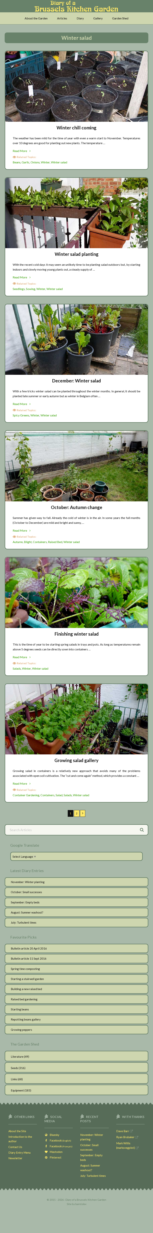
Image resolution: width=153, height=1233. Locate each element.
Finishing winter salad (76, 634)
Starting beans (20, 1009)
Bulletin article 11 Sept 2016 (28, 958)
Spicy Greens (21, 415)
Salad (59, 795)
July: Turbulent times (23, 922)
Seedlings (19, 289)
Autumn (18, 542)
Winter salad (59, 162)
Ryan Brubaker (125, 1137)
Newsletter (15, 1158)
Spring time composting (25, 968)
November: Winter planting (28, 882)
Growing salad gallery (76, 760)
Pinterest (54, 1157)
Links (14, 1079)
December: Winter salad (76, 380)
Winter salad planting (77, 254)
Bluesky (53, 1134)
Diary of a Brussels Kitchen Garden (76, 8)
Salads (17, 668)
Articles (62, 18)
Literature (17, 1056)
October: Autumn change (76, 507)
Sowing (30, 289)
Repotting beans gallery (26, 1019)
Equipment (17, 1090)
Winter (45, 162)
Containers (40, 542)
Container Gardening (26, 795)
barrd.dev (80, 1204)
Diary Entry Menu (19, 1152)
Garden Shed (120, 18)
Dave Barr (122, 1131)
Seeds (14, 1068)
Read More (25, 151)
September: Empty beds (25, 902)
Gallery (98, 18)
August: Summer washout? (27, 912)
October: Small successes (26, 892)
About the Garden (36, 18)
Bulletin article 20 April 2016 (29, 948)
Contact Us (15, 1147)
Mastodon (55, 1151)
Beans (17, 162)
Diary (80, 18)
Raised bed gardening (24, 999)
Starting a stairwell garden (27, 979)
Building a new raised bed (26, 989)
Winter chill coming (76, 127)
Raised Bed (55, 542)
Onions (35, 162)
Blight (28, 542)
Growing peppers (21, 1029)
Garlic (25, 162)
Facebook (59, 1140)
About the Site (17, 1131)
